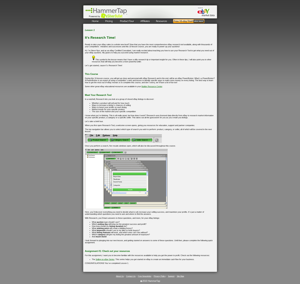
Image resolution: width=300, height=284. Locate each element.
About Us (120, 276)
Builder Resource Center (151, 86)
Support (171, 276)
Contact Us (131, 276)
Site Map (180, 276)
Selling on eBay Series (105, 259)
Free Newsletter (144, 276)
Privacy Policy (160, 276)
